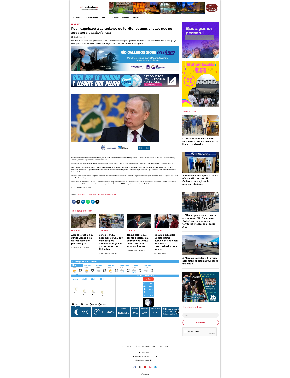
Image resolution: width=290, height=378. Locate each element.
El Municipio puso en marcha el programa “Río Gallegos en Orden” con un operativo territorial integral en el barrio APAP (199, 221)
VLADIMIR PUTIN (110, 194)
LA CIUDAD (125, 18)
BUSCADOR (79, 18)
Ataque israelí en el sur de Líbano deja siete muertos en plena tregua (82, 239)
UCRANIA (101, 194)
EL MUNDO (75, 24)
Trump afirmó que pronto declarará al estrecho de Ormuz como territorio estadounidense (137, 241)
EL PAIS (104, 18)
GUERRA (89, 194)
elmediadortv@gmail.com (145, 360)
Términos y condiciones (146, 346)
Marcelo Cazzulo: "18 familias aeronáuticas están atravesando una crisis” (200, 261)
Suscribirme (200, 322)
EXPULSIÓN (81, 194)
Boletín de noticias (192, 307)
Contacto (127, 346)
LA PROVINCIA (114, 18)
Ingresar (165, 346)
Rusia (95, 194)
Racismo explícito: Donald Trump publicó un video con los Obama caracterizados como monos (166, 242)
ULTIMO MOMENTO (92, 18)
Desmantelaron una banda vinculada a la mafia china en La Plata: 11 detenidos (200, 141)
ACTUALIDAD (136, 18)
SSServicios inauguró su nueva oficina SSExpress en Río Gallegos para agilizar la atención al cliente (200, 180)
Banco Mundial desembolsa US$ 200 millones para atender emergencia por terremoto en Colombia (111, 242)
